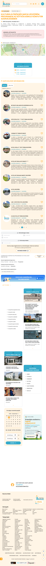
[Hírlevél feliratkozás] (31, 4)
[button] (23, 50)
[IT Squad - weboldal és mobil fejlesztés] (31, 563)
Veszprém (8, 21)
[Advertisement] (14, 473)
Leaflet (43, 55)
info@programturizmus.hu (10, 36)
